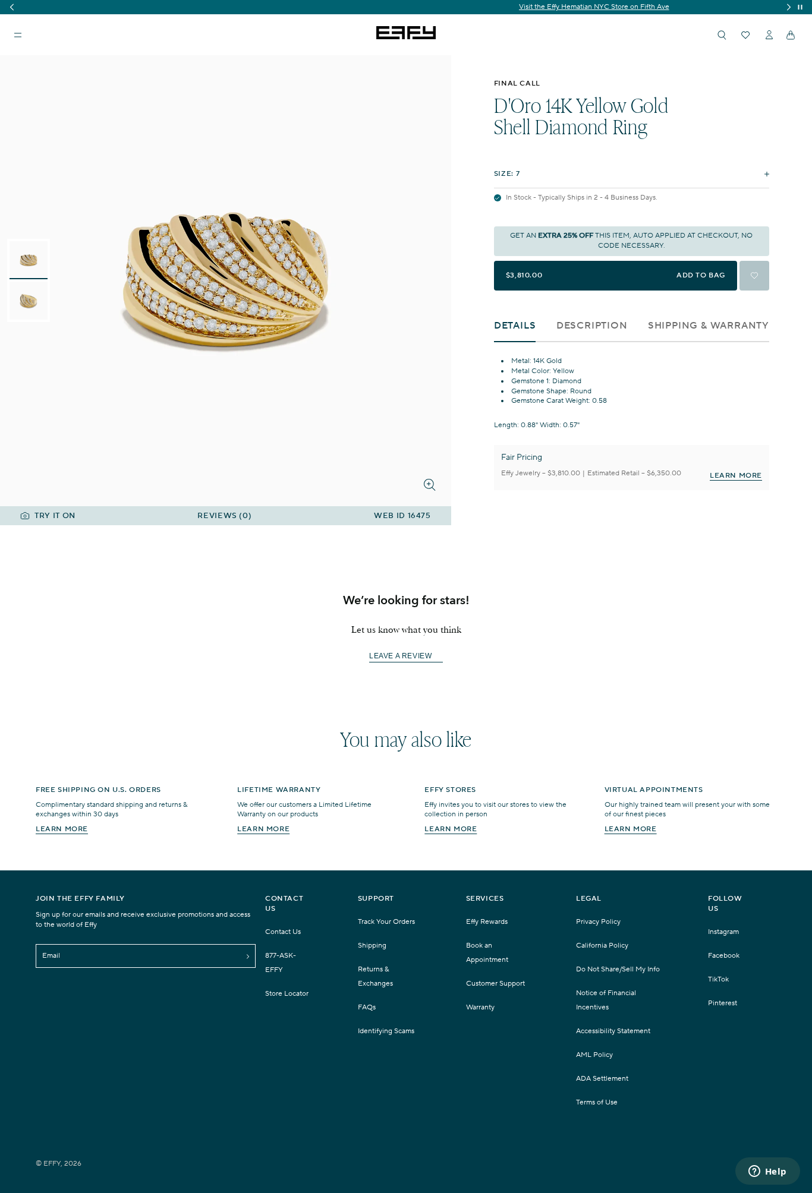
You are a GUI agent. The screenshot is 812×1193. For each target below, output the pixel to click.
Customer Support (495, 983)
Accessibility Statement (613, 1031)
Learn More (736, 475)
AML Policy (594, 1054)
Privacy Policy (598, 921)
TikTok (718, 979)
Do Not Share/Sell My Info (618, 969)
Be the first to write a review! (406, 656)
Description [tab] (592, 326)
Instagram (723, 931)
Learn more (62, 829)
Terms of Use (597, 1102)
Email (51, 955)
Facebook (723, 955)
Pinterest (722, 1003)
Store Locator (287, 993)
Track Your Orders (386, 921)
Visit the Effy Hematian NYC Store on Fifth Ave (406, 6)
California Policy (602, 945)
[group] (406, 7)
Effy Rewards (487, 921)
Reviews (224, 516)
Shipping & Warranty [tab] (708, 326)
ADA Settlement (602, 1078)
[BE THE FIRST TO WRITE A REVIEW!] (406, 677)
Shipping (372, 945)
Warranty (480, 1007)
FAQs (367, 1007)
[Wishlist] (745, 35)
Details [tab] (515, 326)
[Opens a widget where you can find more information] (767, 1172)
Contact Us (283, 931)
